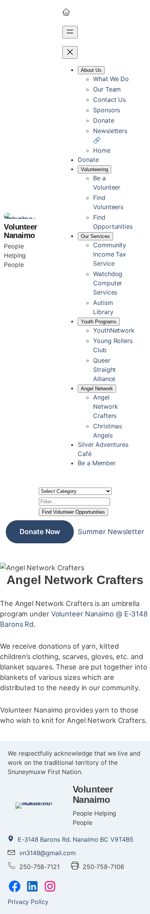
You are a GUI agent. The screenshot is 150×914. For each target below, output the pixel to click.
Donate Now (40, 531)
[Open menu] (70, 32)
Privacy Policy (28, 902)
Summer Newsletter (111, 531)
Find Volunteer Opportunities (73, 512)
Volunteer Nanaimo (20, 231)
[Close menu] (70, 52)
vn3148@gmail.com (47, 853)
